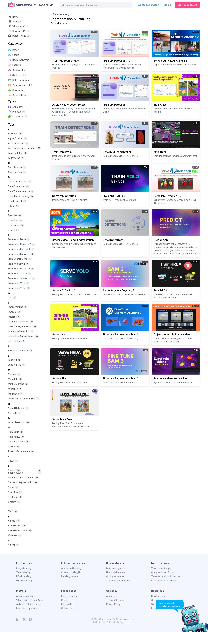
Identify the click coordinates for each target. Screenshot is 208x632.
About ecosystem (25, 596)
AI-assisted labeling (71, 568)
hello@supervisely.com (169, 606)
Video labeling (23, 572)
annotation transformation (24, 148)
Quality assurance (115, 576)
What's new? (18, 26)
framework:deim (18, 239)
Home (15, 17)
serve (13, 487)
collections (19, 116)
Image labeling (23, 568)
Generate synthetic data (163, 580)
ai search (14, 133)
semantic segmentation (22, 482)
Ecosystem (46, 4)
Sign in (168, 4)
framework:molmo (19, 259)
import (14, 316)
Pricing (64, 600)
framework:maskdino (20, 254)
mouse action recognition (23, 398)
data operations (18, 186)
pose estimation (18, 441)
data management (19, 181)
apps (17, 107)
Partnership (67, 604)
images (14, 312)
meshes (13, 374)
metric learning (17, 384)
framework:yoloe (18, 288)
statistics (14, 492)
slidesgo (120, 622)
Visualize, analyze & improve (166, 576)
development (17, 201)
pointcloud (15, 432)
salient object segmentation (24, 471)
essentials (14, 220)
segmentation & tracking (23, 477)
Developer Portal (20, 31)
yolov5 (13, 544)
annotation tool (17, 143)
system (14, 502)
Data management (116, 568)
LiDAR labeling (23, 576)
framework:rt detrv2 (20, 268)
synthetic (14, 497)
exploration (15, 225)
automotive (15, 158)
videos (14, 520)
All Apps (16, 21)
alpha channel (17, 138)
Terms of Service (115, 600)
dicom (13, 206)
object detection (18, 422)
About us (111, 596)
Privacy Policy (113, 604)
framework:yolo (18, 283)
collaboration (16, 172)
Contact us (66, 608)
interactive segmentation (23, 336)
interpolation (16, 341)
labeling (14, 360)
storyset (128, 622)
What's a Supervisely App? (29, 600)
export (13, 230)
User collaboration (115, 572)
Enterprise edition (70, 596)
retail (12, 461)
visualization (16, 525)
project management (20, 451)
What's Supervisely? (149, 4)
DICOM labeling (24, 580)
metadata (14, 379)
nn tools (14, 413)
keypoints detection (20, 350)
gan (11, 297)
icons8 (105, 622)
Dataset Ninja (19, 35)
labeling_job (16, 365)
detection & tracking (20, 196)
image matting (17, 307)
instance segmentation (22, 326)
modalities (15, 393)
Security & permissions (118, 580)
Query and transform (162, 572)
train (12, 511)
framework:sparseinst (21, 278)
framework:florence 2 (21, 244)
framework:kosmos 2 (20, 249)
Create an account (187, 5)
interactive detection (20, 331)
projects (18, 111)
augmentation (17, 153)
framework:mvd (18, 263)
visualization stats (19, 530)
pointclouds (16, 436)
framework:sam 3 (19, 273)
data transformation (20, 191)
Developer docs (159, 596)
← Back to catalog (59, 14)
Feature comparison (26, 608)
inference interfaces (20, 321)
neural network (18, 408)
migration (14, 389)
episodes (14, 215)
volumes (14, 535)
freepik (112, 622)
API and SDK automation (28, 604)
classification (16, 167)
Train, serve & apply (161, 568)
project (13, 446)
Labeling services (70, 576)
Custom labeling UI (70, 572)
